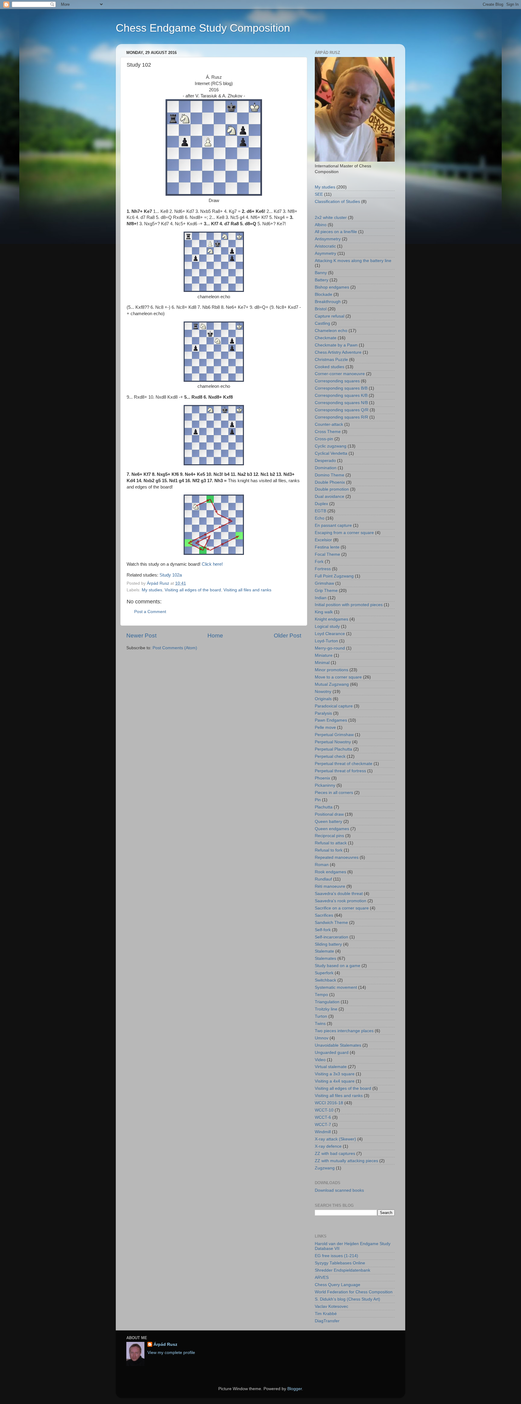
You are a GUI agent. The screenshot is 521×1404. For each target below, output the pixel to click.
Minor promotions (331, 670)
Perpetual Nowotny (333, 742)
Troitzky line (326, 1009)
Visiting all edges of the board (193, 590)
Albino (321, 225)
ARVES (322, 1277)
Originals (323, 699)
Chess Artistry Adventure (338, 352)
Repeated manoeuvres (336, 857)
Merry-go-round (330, 648)
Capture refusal (329, 316)
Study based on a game (337, 965)
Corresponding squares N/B (341, 402)
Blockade (323, 294)
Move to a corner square (338, 677)
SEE (319, 194)
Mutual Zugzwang (332, 684)
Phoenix (322, 778)
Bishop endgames (332, 287)
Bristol (321, 309)
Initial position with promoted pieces (349, 604)
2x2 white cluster (331, 217)
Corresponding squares (337, 381)
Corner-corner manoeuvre (340, 374)
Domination (325, 468)
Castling (322, 323)
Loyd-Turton (326, 641)
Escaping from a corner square (344, 532)
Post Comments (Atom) (175, 648)
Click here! (212, 564)
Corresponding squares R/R (341, 417)
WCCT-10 (324, 1110)
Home (215, 635)
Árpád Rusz (165, 1344)
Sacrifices (324, 915)
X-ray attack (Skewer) (335, 1139)
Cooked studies (329, 367)
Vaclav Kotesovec (331, 1306)
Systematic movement (336, 987)
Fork (319, 561)
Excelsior (323, 540)
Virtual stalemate (331, 1066)
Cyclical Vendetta (331, 453)
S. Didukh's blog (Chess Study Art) (347, 1299)
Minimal (322, 662)
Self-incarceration (331, 937)
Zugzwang (325, 1168)
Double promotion (332, 489)
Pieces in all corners (334, 792)
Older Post (287, 635)
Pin (318, 800)
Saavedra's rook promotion (340, 901)
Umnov (321, 1038)
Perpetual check (330, 756)
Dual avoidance (329, 496)
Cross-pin (324, 439)
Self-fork (323, 930)
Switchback (325, 980)
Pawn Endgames (331, 720)
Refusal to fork (329, 850)
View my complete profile (171, 1352)
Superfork (324, 973)
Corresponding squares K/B (341, 395)
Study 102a (170, 575)
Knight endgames (331, 619)
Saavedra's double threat (339, 893)
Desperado (325, 460)
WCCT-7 (323, 1124)
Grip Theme (326, 590)
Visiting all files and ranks (247, 590)
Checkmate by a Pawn (336, 345)
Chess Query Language (337, 1284)
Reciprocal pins (329, 835)
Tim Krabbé (326, 1313)
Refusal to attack (331, 843)
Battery (321, 280)
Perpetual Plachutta (333, 749)
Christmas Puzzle (331, 359)
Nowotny (323, 691)
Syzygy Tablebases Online (340, 1263)
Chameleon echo (331, 330)
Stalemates (325, 958)
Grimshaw (324, 583)
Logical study (327, 626)
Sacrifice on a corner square (342, 908)
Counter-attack (329, 424)
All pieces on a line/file (336, 231)
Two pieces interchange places (344, 1031)
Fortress (323, 569)
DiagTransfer (327, 1321)
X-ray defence (328, 1146)
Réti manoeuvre (330, 886)
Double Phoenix (330, 482)
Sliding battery (328, 944)
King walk (324, 612)
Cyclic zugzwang (330, 446)
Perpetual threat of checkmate (343, 763)
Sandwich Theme (331, 922)
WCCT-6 (323, 1117)
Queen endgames (332, 829)
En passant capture (333, 525)
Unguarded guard (332, 1052)
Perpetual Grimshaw (334, 734)
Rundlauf (323, 879)
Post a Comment (150, 611)
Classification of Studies (337, 201)
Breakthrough (328, 301)
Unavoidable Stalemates (338, 1045)
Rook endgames (330, 872)
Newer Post (141, 635)
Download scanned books (339, 1190)
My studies (152, 590)
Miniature (324, 655)
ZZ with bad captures (335, 1153)
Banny (321, 272)
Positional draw (329, 814)
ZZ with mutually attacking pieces (346, 1161)
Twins (320, 1023)
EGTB (320, 511)
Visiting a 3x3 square (335, 1074)
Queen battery (328, 821)
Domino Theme (329, 475)
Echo (319, 518)
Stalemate (324, 951)
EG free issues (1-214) (336, 1256)
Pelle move (325, 727)
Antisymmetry (328, 239)
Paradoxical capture (334, 706)
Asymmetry (325, 253)
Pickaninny (325, 785)
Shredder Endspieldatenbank (342, 1270)
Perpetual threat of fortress (340, 771)
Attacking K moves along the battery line (353, 260)
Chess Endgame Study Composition (203, 28)
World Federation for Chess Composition (354, 1292)
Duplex (321, 503)
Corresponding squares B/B (341, 388)
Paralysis (323, 713)
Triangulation (327, 1002)
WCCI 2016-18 (329, 1103)
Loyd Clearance (330, 633)
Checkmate (325, 338)
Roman (322, 864)
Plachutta (324, 807)
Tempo (321, 994)
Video (320, 1060)
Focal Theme (327, 554)
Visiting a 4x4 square (335, 1081)
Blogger (294, 1389)
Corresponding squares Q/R (341, 410)
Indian (321, 598)
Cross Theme (328, 431)
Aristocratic (325, 246)
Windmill (323, 1132)
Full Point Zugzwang (334, 576)
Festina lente (327, 547)
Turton (321, 1016)
